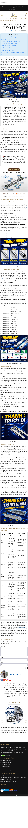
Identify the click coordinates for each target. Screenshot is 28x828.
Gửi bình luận (22, 668)
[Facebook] (1, 679)
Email (1, 662)
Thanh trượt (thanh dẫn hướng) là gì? (10, 37)
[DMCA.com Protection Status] (5, 755)
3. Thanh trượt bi (6, 48)
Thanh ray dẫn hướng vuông (7, 272)
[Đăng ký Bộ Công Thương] (4, 790)
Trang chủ (2, 18)
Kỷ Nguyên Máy (21, 627)
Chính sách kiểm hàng (5, 770)
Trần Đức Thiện (15, 674)
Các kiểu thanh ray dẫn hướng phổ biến (10, 41)
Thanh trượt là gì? (4, 57)
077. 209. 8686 (14, 9)
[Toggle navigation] (2, 15)
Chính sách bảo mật (5, 768)
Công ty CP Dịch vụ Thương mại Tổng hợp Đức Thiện (12, 747)
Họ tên (2, 657)
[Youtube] (10, 679)
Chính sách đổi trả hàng (5, 764)
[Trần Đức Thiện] (4, 674)
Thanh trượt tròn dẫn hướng (6, 204)
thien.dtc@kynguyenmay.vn (10, 781)
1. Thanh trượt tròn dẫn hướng (9, 43)
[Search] (26, 2)
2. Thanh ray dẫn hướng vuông (9, 45)
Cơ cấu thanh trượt (5, 39)
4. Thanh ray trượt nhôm (8, 50)
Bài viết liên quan (14, 703)
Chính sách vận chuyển (5, 762)
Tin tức (7, 18)
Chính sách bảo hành (5, 766)
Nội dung (2, 646)
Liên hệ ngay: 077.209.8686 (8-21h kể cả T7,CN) (11, 752)
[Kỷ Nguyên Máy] (11, 15)
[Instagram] (7, 679)
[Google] (4, 679)
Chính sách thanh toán (5, 760)
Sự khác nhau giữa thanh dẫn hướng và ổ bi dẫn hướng (12, 53)
